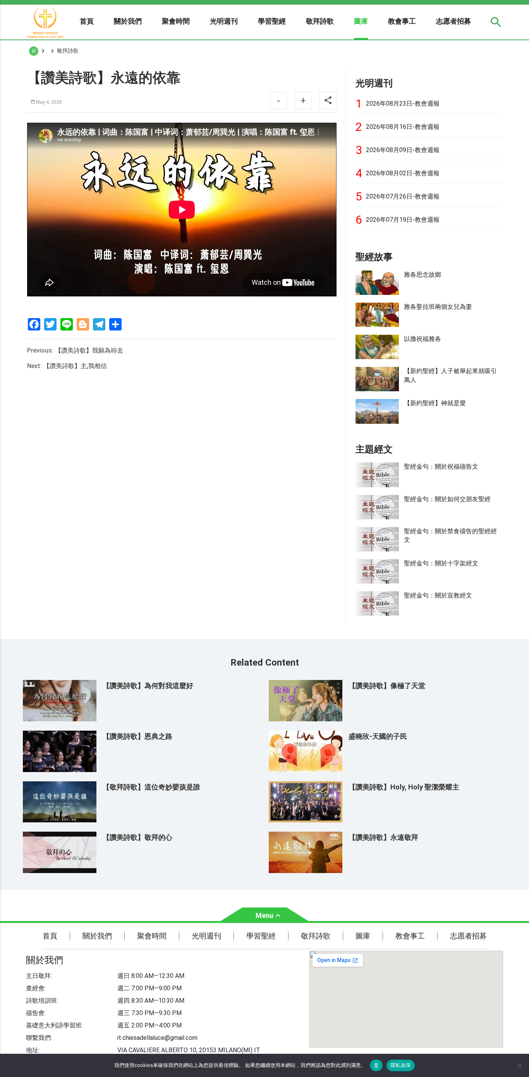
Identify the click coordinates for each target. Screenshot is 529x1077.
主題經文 (374, 449)
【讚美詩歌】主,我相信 (75, 366)
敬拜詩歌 (320, 21)
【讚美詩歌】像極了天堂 (387, 685)
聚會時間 (176, 21)
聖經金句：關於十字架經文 (441, 563)
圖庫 (361, 21)
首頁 (87, 21)
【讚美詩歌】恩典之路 (137, 736)
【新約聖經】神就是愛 (435, 403)
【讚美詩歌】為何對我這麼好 (148, 685)
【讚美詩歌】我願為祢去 (89, 350)
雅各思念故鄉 (422, 274)
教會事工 (402, 21)
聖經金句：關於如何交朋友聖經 (447, 499)
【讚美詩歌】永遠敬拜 (383, 837)
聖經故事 (374, 257)
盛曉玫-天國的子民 (378, 736)
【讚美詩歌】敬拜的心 (137, 837)
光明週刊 (224, 21)
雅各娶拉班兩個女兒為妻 (438, 306)
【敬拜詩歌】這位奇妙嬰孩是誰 (151, 787)
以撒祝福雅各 (422, 338)
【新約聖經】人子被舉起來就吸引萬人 (450, 375)
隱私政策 (400, 1065)
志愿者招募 (453, 21)
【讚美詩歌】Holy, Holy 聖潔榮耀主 (404, 787)
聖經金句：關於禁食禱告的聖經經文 (450, 535)
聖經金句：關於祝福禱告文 (441, 466)
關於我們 (128, 21)
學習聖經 (272, 21)
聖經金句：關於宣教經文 (438, 595)
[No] (519, 1065)
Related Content (264, 662)
